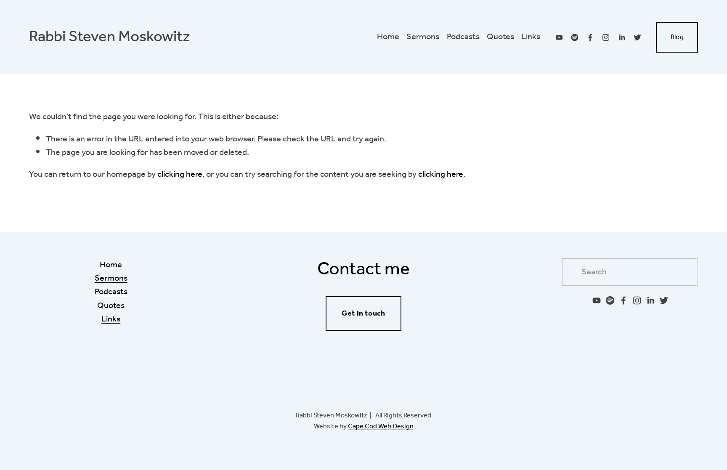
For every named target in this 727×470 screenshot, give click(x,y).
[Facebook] (590, 37)
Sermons (422, 37)
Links (530, 37)
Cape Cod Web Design (381, 426)
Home (388, 37)
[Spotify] (574, 37)
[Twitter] (637, 37)
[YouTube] (559, 37)
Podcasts (463, 37)
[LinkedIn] (622, 37)
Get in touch (363, 313)
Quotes (500, 37)
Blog (677, 37)
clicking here (179, 174)
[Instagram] (606, 37)
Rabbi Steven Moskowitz (109, 37)
